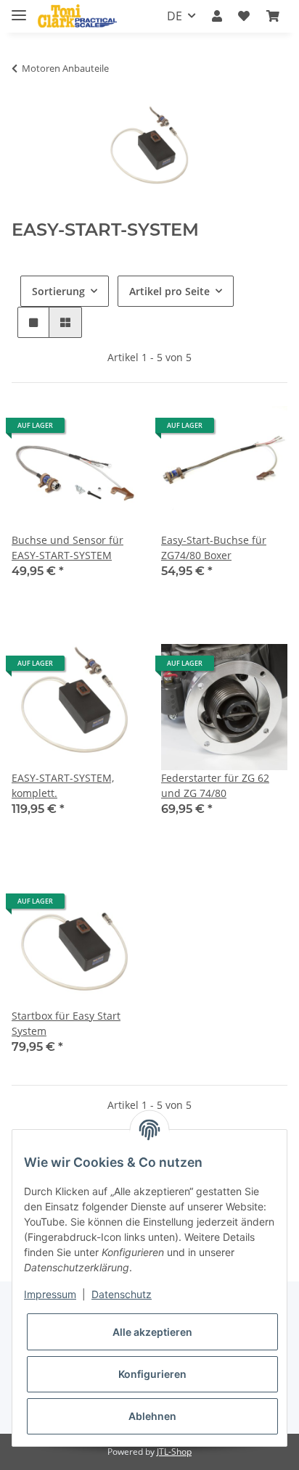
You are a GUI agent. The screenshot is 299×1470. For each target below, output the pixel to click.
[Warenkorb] (272, 15)
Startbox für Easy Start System (66, 1023)
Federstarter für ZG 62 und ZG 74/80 (215, 785)
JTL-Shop (174, 1451)
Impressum (50, 1294)
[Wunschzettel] (244, 15)
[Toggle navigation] (19, 9)
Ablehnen (152, 1416)
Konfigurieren (152, 1374)
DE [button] (174, 16)
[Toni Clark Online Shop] (77, 16)
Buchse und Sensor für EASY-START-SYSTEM (67, 547)
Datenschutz (121, 1294)
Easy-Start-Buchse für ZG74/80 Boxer (213, 547)
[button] (217, 15)
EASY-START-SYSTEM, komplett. (63, 785)
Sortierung (58, 291)
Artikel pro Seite (169, 291)
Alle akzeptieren (152, 1332)
